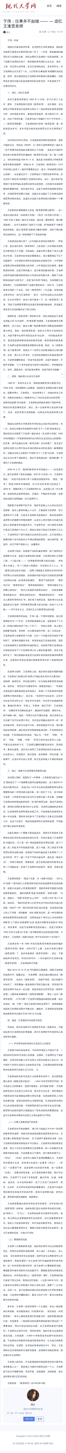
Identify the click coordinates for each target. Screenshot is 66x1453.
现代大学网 (44, 1435)
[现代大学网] (22, 6)
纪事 (44, 32)
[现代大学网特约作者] (33, 1395)
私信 (40, 1419)
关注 (29, 1419)
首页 (49, 5)
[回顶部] (62, 374)
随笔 (59, 5)
